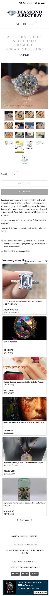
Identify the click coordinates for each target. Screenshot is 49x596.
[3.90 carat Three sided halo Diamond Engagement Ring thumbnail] (24, 159)
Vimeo (41, 550)
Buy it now (24, 192)
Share (26, 573)
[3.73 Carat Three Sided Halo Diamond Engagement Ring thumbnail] (9, 115)
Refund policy (34, 536)
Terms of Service (23, 536)
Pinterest (21, 550)
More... (29, 592)
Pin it (35, 573)
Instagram (32, 550)
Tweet (16, 573)
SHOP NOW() (40, 592)
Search (13, 536)
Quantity (4, 174)
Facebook (11, 550)
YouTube (26, 553)
